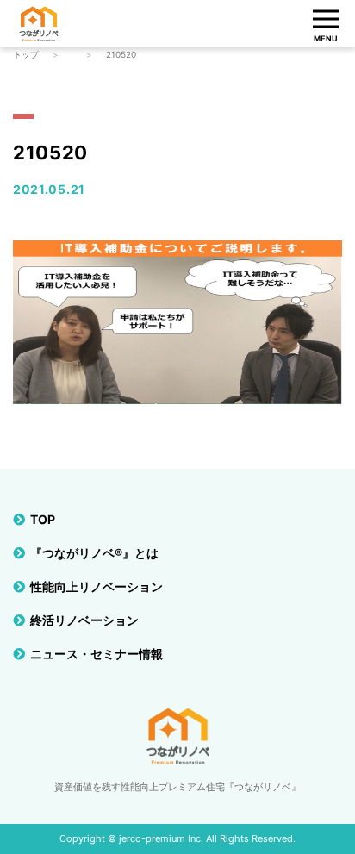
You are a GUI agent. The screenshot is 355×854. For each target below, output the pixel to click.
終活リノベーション (84, 620)
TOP (42, 519)
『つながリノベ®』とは (94, 552)
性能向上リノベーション (96, 586)
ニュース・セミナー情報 (96, 653)
